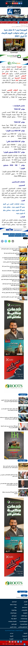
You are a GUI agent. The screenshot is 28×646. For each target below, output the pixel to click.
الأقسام (25, 601)
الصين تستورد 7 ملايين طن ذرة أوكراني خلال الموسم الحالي (10, 297)
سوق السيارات (13, 613)
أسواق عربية (14, 618)
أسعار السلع (24, 607)
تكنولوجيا (25, 613)
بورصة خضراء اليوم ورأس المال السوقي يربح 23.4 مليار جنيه (10, 293)
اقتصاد (14, 20)
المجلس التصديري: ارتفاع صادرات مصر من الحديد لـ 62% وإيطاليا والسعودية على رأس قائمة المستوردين (10, 275)
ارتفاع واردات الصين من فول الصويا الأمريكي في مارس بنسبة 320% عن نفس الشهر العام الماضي (10, 288)
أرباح (17, 80)
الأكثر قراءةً (22, 461)
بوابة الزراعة (14, 610)
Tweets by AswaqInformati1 (22, 597)
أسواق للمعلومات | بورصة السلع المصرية (14, 630)
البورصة (19, 66)
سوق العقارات (24, 615)
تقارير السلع (14, 624)
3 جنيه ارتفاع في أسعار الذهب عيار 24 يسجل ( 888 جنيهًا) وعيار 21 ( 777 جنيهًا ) (10, 266)
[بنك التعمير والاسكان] (14, 320)
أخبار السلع (19, 20)
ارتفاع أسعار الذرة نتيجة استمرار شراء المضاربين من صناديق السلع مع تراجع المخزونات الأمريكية (10, 258)
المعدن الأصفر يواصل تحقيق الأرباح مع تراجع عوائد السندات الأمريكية (10, 271)
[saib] (14, 367)
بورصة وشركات (24, 618)
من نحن (11, 633)
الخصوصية (25, 636)
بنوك (15, 607)
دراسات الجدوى (13, 627)
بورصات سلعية (7, 20)
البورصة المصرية (20, 77)
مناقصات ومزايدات (12, 621)
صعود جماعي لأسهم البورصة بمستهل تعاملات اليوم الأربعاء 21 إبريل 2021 (10, 280)
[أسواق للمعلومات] (14, 386)
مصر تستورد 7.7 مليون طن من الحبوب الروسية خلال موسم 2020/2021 (10, 249)
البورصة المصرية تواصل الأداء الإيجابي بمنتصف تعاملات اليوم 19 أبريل (11, 262)
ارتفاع (8, 68)
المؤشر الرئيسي (12, 89)
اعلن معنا (25, 639)
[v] (14, 230)
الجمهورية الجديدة (23, 621)
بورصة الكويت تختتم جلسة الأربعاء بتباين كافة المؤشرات (11, 253)
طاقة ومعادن (24, 610)
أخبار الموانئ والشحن (22, 627)
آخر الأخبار (22, 395)
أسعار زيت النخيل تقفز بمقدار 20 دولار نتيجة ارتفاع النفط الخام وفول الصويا (10, 284)
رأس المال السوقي (18, 235)
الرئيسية (25, 20)
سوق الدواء (14, 615)
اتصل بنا (11, 639)
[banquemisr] (14, 348)
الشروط (11, 636)
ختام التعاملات (11, 235)
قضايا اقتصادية (23, 624)
